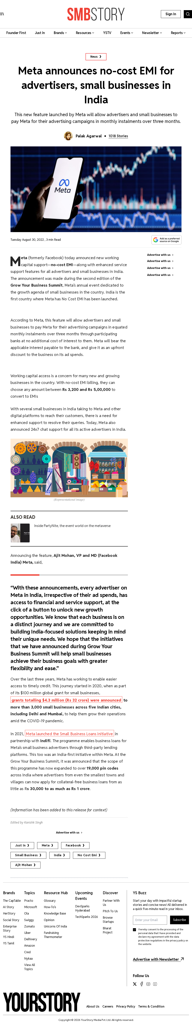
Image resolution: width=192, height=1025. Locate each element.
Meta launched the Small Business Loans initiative (69, 733)
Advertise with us (67, 832)
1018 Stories (118, 136)
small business (26, 855)
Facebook (73, 845)
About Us (92, 1006)
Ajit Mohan (23, 865)
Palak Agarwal (89, 136)
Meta (46, 845)
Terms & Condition (151, 1006)
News (94, 57)
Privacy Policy (125, 1006)
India (58, 855)
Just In (20, 845)
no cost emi (87, 855)
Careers (107, 1006)
